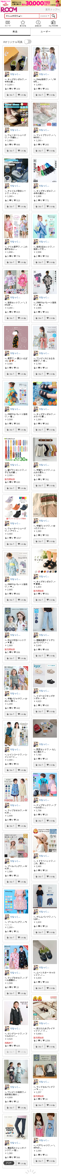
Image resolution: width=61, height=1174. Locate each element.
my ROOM (53, 23)
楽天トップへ (52, 9)
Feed (7, 23)
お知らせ (38, 23)
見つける (22, 23)
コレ (11, 95)
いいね (23, 95)
